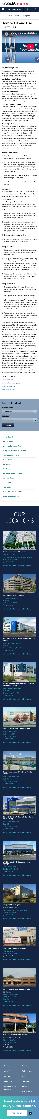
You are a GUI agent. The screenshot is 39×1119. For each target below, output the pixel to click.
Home (6, 1066)
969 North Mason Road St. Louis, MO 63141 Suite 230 (11, 997)
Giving (24, 1076)
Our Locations (8, 441)
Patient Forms (27, 1071)
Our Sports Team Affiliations (13, 473)
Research (25, 1086)
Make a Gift (7, 487)
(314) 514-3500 (8, 562)
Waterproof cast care (9, 390)
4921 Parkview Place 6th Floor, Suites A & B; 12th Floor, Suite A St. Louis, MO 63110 (17, 557)
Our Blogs (6, 464)
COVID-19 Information (11, 496)
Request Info (7, 460)
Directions (25, 1066)
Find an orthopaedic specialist (12, 383)
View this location (9, 566)
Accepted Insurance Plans (12, 446)
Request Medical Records (12, 492)
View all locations (24, 566)
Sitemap (7, 1076)
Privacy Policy (27, 1091)
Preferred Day (6, 416)
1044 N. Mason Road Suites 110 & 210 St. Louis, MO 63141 (10, 734)
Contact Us (8, 1081)
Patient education (8, 379)
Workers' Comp (8, 478)
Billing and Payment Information (14, 451)
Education (25, 1081)
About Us (7, 1071)
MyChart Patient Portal (11, 455)
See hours (17, 1113)
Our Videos (7, 469)
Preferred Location (7, 407)
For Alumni (7, 483)
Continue (8, 425)
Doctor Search (8, 437)
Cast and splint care (8, 386)
